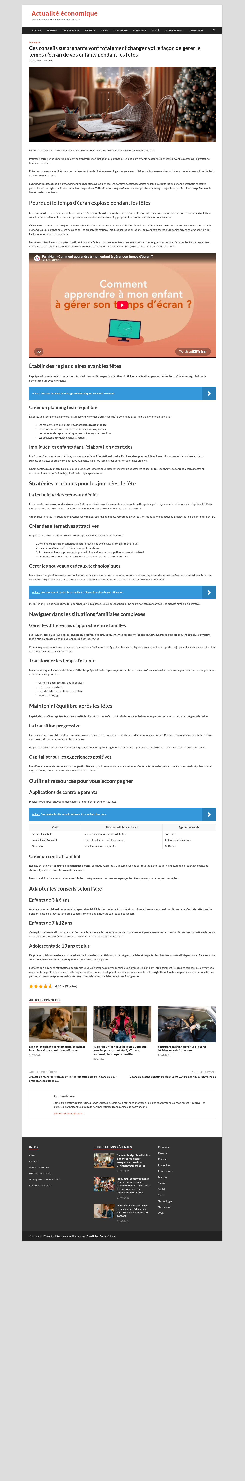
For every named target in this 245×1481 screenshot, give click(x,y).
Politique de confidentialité (44, 1179)
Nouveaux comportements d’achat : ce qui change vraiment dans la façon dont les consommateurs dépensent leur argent (133, 1185)
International (174, 30)
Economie (139, 30)
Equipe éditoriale (39, 1167)
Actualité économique (65, 13)
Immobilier (121, 30)
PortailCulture (107, 1236)
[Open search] (214, 31)
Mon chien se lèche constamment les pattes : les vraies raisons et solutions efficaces (57, 1048)
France (162, 1159)
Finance (90, 30)
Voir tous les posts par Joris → (69, 1113)
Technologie (70, 30)
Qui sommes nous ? (40, 1185)
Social (161, 1189)
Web (161, 1213)
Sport (104, 30)
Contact (34, 1161)
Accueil (37, 30)
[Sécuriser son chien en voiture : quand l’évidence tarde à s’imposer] (187, 1025)
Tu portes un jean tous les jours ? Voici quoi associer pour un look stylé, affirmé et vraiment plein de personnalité (121, 1050)
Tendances (197, 30)
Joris (50, 60)
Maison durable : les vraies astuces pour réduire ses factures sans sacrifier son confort (132, 1210)
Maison (52, 30)
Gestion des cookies (40, 1173)
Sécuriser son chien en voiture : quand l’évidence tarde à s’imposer (182, 1048)
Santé (155, 30)
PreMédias (92, 1236)
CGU (32, 1155)
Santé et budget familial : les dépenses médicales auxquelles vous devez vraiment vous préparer (133, 1160)
